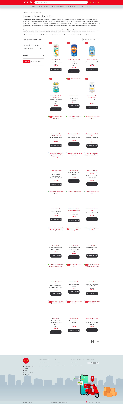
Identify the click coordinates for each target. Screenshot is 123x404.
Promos (82, 6)
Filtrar (27, 61)
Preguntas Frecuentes (44, 366)
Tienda (33, 6)
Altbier (71, 95)
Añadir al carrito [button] (56, 69)
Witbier (94, 97)
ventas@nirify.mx (29, 366)
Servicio (89, 6)
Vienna (76, 245)
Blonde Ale (89, 59)
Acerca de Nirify (29, 372)
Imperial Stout (76, 133)
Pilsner (94, 245)
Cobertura (41, 368)
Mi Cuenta (57, 363)
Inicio (24, 12)
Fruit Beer (58, 135)
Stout (74, 135)
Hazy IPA (57, 95)
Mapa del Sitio (28, 374)
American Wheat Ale (92, 95)
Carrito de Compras (60, 365)
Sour (76, 212)
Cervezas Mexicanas (43, 6)
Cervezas (54, 59)
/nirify (26, 370)
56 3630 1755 (27, 368)
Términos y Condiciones (45, 365)
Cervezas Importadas (72, 6)
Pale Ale (58, 59)
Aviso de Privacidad (44, 363)
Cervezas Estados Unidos (57, 6)
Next (98, 341)
